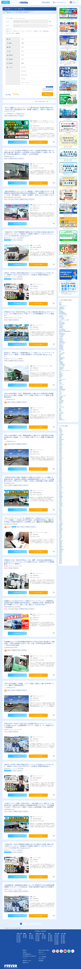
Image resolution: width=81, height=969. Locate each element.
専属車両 (61, 327)
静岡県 (60, 471)
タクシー (61, 337)
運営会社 (25, 950)
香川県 (57, 941)
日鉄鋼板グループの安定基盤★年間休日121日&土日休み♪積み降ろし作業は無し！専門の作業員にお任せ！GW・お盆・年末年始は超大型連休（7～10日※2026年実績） (29, 643)
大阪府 (51, 937)
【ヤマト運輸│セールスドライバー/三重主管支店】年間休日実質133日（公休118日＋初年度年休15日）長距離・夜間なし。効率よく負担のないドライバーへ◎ (29, 109)
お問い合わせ (41, 958)
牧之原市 (61, 492)
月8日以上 (61, 326)
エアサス (61, 332)
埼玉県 (32, 935)
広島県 (57, 938)
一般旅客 (61, 336)
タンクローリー (29, 31)
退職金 (60, 304)
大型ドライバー (9, 31)
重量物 (60, 380)
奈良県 (51, 939)
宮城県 (19, 938)
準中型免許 (36, 31)
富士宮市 (61, 487)
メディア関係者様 (42, 956)
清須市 (60, 435)
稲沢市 (60, 449)
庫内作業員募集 (62, 389)
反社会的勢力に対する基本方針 (29, 956)
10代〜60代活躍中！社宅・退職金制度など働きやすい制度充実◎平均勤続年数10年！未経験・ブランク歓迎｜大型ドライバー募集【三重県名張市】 (29, 437)
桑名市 (60, 516)
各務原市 (61, 546)
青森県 (19, 936)
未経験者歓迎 (61, 308)
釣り (60, 381)
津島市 (60, 457)
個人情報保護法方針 (27, 954)
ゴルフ (60, 385)
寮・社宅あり (61, 317)
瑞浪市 (60, 558)
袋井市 (60, 479)
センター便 (61, 407)
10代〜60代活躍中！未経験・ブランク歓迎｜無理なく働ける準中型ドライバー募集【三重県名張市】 (29, 684)
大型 (40, 31)
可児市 (60, 556)
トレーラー (23, 31)
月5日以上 (61, 361)
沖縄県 (63, 943)
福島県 (19, 941)
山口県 (57, 939)
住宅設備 (61, 413)
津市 (60, 507)
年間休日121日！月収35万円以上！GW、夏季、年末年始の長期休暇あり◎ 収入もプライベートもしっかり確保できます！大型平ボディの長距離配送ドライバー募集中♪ (29, 562)
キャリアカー (61, 390)
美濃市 (60, 560)
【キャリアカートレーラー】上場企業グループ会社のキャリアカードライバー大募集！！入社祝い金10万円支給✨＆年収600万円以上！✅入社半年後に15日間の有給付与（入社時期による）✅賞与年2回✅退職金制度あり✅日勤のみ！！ (29, 521)
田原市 (60, 468)
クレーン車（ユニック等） (64, 370)
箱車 (60, 351)
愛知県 (60, 429)
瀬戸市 (60, 455)
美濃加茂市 (61, 549)
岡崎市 (60, 438)
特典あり (61, 376)
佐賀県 (63, 936)
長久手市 (61, 458)
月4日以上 (61, 354)
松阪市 (60, 510)
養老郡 (60, 537)
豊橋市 (60, 459)
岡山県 (57, 937)
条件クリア (50, 86)
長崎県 (63, 937)
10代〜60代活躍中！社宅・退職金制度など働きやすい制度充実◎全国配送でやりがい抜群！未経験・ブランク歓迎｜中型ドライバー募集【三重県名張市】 (29, 395)
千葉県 (32, 936)
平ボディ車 (61, 343)
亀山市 (60, 513)
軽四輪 (60, 418)
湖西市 (60, 493)
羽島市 (60, 544)
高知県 (57, 944)
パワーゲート (61, 366)
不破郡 (60, 542)
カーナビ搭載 (61, 365)
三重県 (60, 505)
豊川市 (60, 460)
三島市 (60, 483)
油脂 (60, 414)
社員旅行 (61, 369)
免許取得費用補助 (62, 313)
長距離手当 (61, 346)
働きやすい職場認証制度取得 (65, 331)
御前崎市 (61, 503)
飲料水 (60, 415)
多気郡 (60, 520)
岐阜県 (60, 530)
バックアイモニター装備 (64, 319)
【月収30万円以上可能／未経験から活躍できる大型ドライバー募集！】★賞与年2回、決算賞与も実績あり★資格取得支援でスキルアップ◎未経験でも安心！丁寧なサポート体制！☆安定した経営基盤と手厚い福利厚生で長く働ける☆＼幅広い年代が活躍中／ (29, 480)
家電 (60, 409)
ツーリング (61, 384)
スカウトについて (14, 2)
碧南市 (60, 463)
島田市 (60, 486)
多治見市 (61, 540)
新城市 (60, 467)
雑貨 (60, 355)
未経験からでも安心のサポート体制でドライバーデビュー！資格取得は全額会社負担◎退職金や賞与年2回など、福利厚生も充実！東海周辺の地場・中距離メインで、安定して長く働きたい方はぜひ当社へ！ (29, 603)
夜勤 (13, 33)
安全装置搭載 (61, 323)
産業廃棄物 (17, 33)
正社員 (60, 302)
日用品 (60, 399)
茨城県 (25, 935)
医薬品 (60, 410)
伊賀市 (60, 511)
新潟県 (38, 935)
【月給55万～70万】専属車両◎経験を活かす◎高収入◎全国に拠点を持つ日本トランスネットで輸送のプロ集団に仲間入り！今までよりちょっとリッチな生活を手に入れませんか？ (29, 234)
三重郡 (60, 512)
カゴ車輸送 (61, 400)
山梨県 (38, 939)
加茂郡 (60, 545)
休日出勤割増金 (62, 330)
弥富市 (60, 440)
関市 (60, 539)
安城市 (60, 436)
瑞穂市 (60, 551)
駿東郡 (60, 481)
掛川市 (60, 489)
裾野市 (60, 482)
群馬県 (25, 937)
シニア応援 (61, 318)
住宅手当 (61, 372)
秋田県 (19, 939)
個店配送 (61, 386)
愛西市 (60, 452)
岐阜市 (60, 531)
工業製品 (61, 388)
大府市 (60, 453)
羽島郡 (60, 532)
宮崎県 (63, 940)
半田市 (60, 465)
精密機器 (61, 359)
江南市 (60, 447)
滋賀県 (51, 935)
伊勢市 (60, 515)
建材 (60, 356)
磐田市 (60, 484)
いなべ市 (61, 521)
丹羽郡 (60, 443)
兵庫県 (51, 938)
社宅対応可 (61, 341)
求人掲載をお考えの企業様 (5, 2)
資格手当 (61, 345)
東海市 (60, 450)
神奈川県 (32, 938)
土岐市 (60, 548)
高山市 (60, 534)
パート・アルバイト (63, 306)
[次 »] (40, 924)
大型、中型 (8, 33)
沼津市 (60, 476)
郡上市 (60, 561)
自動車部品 (61, 348)
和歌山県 (51, 940)
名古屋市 (61, 430)
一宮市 (60, 433)
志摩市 (60, 522)
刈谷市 (60, 462)
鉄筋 (60, 394)
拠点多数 (61, 347)
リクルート (25, 958)
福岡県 (63, 935)
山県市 (60, 559)
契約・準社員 (61, 322)
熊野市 (60, 526)
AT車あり (61, 340)
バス (60, 404)
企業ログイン (75, 2)
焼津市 (60, 477)
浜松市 (60, 472)
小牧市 (60, 431)
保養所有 (61, 375)
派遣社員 (61, 402)
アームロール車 (62, 395)
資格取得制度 (61, 312)
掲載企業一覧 (25, 962)
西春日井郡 (61, 439)
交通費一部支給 (62, 342)
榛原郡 (60, 478)
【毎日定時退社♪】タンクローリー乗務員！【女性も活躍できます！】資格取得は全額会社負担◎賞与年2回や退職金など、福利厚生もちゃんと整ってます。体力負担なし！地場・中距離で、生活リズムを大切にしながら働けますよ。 (29, 194)
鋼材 (60, 360)
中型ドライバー (16, 31)
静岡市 (60, 473)
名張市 (60, 517)
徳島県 (57, 940)
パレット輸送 (61, 352)
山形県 (19, 940)
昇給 (60, 309)
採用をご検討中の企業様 (44, 950)
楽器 (60, 408)
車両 (60, 391)
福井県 (38, 938)
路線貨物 (61, 396)
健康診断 (61, 316)
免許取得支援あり (46, 31)
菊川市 (60, 488)
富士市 (60, 474)
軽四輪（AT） (62, 419)
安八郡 (60, 536)
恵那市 (60, 553)
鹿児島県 (63, 941)
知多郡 (60, 464)
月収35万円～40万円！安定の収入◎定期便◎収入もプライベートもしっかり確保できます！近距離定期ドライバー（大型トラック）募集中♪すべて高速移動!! (29, 725)
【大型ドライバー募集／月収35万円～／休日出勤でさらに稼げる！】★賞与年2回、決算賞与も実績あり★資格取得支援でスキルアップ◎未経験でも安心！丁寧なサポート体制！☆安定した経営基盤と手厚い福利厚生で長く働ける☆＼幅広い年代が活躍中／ (29, 806)
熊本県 (63, 938)
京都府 (51, 936)
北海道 (19, 935)
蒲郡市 (60, 469)
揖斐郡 (60, 555)
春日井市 (61, 444)
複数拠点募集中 (62, 333)
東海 (60, 428)
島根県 (57, 936)
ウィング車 (61, 328)
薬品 (60, 417)
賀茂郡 (60, 497)
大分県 (63, 939)
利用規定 (25, 952)
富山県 (38, 936)
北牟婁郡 (61, 524)
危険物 (60, 374)
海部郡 (60, 448)
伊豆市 (60, 500)
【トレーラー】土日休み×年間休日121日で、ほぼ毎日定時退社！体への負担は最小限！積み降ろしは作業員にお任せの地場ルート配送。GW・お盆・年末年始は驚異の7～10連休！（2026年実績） (29, 152)
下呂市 (60, 554)
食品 (60, 378)
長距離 (60, 383)
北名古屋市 (61, 434)
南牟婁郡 (61, 529)
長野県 (38, 940)
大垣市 (60, 535)
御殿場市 (61, 496)
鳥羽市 (60, 527)
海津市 (60, 541)
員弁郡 (60, 519)
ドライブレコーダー (63, 314)
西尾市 (60, 445)
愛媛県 (57, 943)
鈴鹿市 (60, 508)
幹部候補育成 (61, 357)
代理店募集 (41, 960)
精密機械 (61, 362)
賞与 (60, 303)
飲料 (60, 371)
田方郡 (60, 502)
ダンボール (61, 412)
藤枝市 (60, 491)
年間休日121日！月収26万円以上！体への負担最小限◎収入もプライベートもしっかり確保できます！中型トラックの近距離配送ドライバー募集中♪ (29, 314)
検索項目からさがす (27, 960)
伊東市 (60, 501)
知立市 (60, 454)
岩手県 (19, 937)
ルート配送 (61, 335)
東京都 (32, 937)
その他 (60, 321)
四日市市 (61, 506)
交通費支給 (61, 307)
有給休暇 (61, 311)
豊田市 (60, 441)
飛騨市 (60, 563)
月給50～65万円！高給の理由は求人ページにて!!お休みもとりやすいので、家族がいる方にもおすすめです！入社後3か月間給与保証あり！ (29, 274)
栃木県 (25, 936)
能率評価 (61, 338)
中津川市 (61, 550)
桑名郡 (60, 525)
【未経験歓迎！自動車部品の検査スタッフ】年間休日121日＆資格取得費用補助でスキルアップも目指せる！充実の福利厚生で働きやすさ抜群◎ (29, 886)
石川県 (38, 937)
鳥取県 (57, 935)
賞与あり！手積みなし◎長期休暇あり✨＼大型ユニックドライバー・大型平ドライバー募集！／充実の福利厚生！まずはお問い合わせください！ (29, 354)
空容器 (60, 398)
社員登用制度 (61, 364)
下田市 (60, 498)
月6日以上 (61, 325)
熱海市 (60, 495)
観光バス (61, 403)
